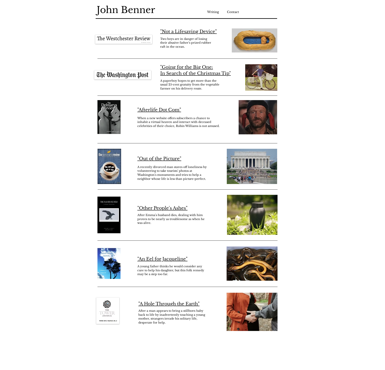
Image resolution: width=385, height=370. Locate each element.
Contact (233, 12)
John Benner (126, 9)
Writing (217, 12)
